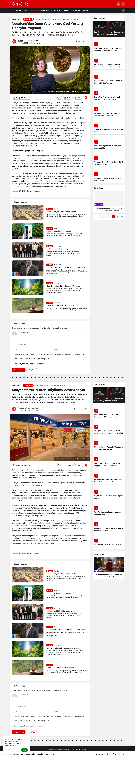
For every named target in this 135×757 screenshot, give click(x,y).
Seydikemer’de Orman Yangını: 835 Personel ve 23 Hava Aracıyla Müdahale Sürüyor (108, 50)
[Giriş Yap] (123, 4)
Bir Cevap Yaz (19, 324)
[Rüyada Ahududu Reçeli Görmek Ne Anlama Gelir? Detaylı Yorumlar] (109, 202)
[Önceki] (95, 216)
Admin (20, 40)
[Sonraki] (122, 216)
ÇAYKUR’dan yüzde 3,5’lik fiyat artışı (60, 306)
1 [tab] (100, 216)
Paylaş (123, 754)
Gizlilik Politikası (10, 750)
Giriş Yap (32, 370)
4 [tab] (113, 216)
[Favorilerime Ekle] (85, 97)
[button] (103, 754)
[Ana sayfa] (11, 10)
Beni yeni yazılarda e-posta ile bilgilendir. (29, 364)
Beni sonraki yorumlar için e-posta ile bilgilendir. (32, 359)
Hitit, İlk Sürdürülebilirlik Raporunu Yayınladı (63, 286)
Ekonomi (49, 209)
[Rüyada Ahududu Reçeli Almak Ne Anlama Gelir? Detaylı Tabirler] (109, 568)
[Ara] (118, 4)
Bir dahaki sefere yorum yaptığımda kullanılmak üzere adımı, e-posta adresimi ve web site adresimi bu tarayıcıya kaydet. (49, 354)
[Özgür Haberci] (19, 4)
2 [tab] (104, 216)
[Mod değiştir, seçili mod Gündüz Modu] (123, 10)
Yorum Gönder (19, 370)
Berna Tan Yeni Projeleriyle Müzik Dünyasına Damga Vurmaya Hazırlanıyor (107, 99)
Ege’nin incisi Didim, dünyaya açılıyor (60, 249)
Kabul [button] (24, 750)
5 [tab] (117, 216)
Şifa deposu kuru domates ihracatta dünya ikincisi (65, 267)
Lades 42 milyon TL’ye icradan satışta (61, 212)
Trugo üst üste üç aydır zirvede (58, 231)
